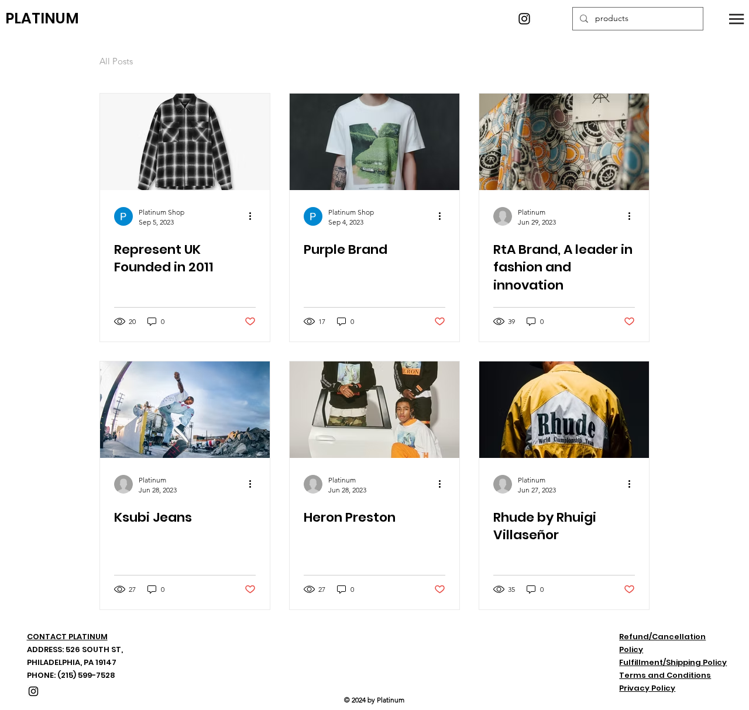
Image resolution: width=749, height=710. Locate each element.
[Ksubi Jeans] (185, 409)
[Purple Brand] (374, 142)
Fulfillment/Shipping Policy (673, 662)
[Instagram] (524, 18)
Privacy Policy (647, 688)
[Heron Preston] (374, 409)
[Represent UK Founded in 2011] (185, 142)
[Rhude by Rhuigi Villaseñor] (564, 409)
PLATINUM (42, 18)
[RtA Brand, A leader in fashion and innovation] (564, 142)
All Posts (116, 61)
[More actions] (254, 216)
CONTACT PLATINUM (67, 636)
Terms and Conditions (665, 675)
